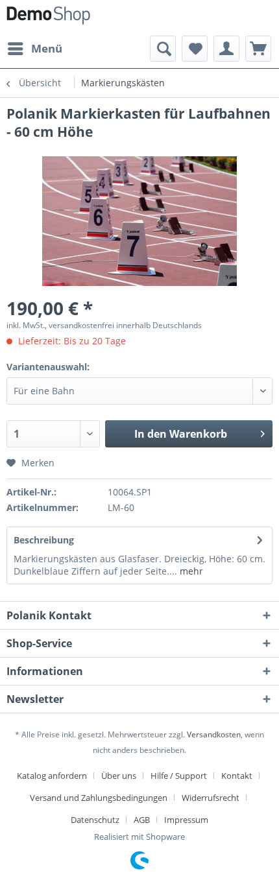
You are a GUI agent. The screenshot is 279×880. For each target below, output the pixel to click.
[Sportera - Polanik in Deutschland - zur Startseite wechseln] (48, 17)
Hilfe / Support (179, 775)
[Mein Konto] (226, 49)
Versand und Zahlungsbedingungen (98, 797)
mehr (190, 571)
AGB (142, 820)
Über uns (118, 775)
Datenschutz (95, 820)
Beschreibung (44, 540)
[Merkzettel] (195, 49)
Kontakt (236, 775)
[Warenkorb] (258, 49)
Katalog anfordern (52, 775)
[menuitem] (34, 49)
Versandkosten (214, 734)
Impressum (186, 820)
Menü (46, 48)
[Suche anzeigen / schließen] (163, 49)
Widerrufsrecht (210, 797)
